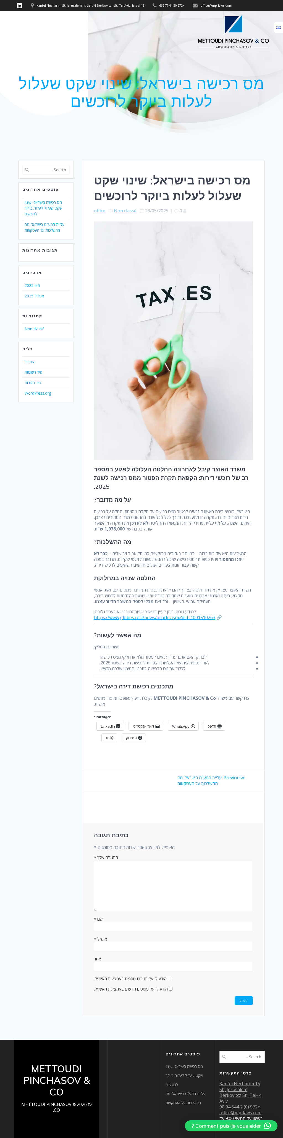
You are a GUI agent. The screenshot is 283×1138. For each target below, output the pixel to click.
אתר (97, 959)
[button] (231, 1125)
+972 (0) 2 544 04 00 (239, 1107)
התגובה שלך (106, 857)
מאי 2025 (32, 285)
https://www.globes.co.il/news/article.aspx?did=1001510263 (154, 617)
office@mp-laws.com (240, 1113)
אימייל (100, 939)
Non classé (125, 211)
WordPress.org (38, 393)
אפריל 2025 (34, 296)
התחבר (30, 361)
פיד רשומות (33, 372)
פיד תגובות (33, 382)
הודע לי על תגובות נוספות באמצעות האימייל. (130, 978)
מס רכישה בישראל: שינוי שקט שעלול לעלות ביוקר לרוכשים (43, 208)
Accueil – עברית (30, 30)
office (99, 211)
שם (98, 919)
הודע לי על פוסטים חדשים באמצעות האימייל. (131, 989)
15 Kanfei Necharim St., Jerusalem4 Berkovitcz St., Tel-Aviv (240, 1092)
